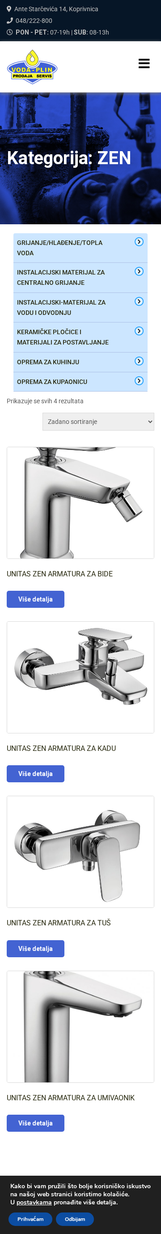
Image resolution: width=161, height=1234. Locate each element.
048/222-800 (34, 20)
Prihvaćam (30, 1219)
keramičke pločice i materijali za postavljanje (63, 337)
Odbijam (75, 1219)
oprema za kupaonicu (52, 381)
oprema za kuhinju (48, 362)
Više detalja (35, 599)
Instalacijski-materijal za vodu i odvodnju (61, 307)
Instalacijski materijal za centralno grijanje (61, 277)
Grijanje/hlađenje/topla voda (59, 248)
